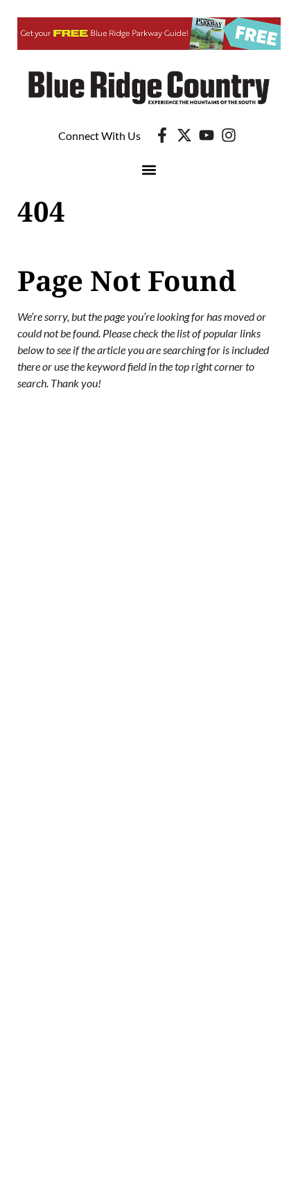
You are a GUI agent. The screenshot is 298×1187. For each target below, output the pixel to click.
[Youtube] (206, 135)
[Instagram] (229, 135)
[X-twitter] (184, 135)
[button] (149, 169)
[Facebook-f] (162, 135)
